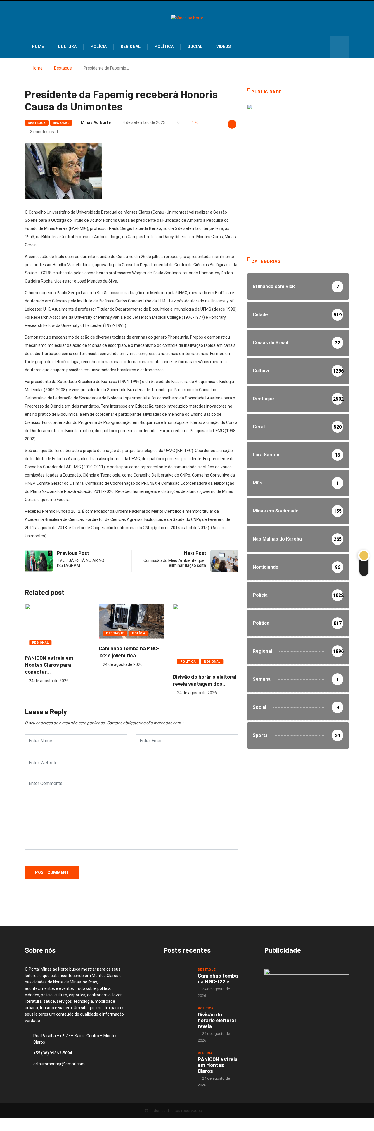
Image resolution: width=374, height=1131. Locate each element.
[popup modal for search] (339, 47)
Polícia (99, 46)
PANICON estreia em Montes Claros (218, 1065)
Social (195, 46)
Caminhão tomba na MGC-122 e (218, 978)
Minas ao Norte (96, 122)
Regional (131, 46)
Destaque (63, 68)
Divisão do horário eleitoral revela (217, 1020)
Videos (223, 46)
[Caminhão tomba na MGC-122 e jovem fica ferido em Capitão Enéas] (178, 977)
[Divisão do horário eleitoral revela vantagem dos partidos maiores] (178, 1016)
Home (38, 46)
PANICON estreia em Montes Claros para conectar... (49, 664)
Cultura (67, 46)
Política (164, 46)
